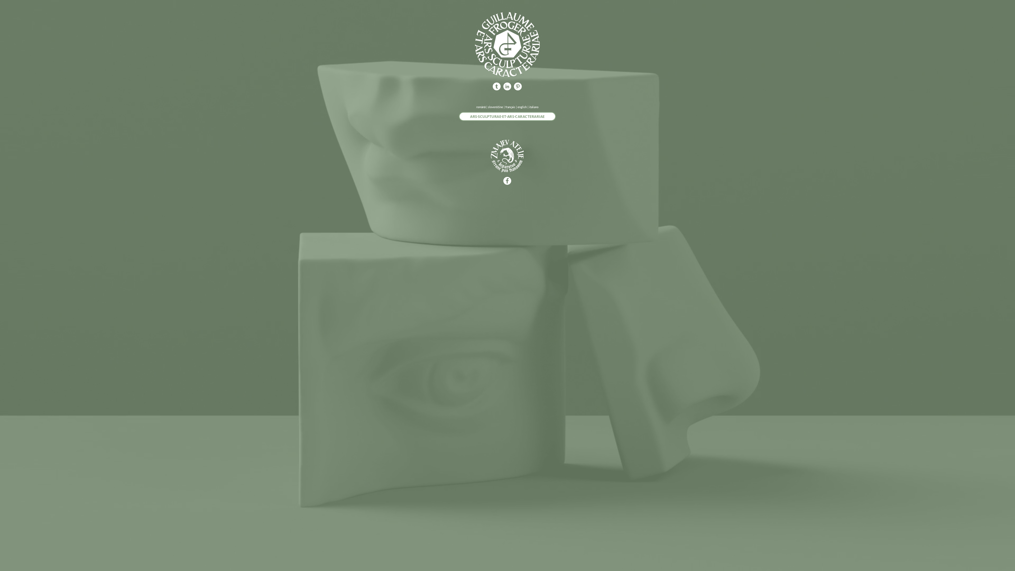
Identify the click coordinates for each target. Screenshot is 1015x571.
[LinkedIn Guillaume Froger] (507, 86)
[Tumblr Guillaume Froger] (497, 86)
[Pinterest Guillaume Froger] (518, 86)
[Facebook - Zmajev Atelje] (507, 181)
